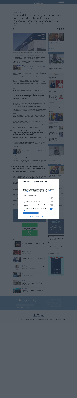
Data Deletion (32, 216)
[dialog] (38, 199)
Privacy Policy (44, 216)
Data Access (38, 216)
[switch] (51, 198)
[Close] (57, 181)
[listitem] (38, 195)
